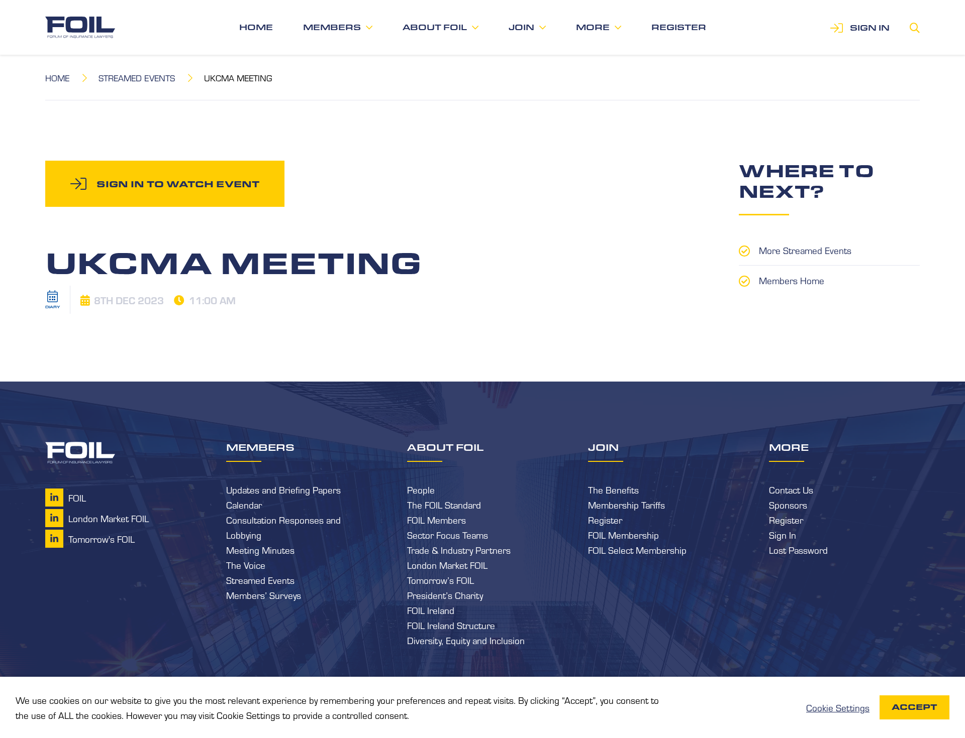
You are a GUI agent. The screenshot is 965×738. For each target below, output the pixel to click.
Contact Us (791, 489)
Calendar (244, 504)
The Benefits (613, 489)
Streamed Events (137, 77)
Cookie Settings (838, 707)
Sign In (782, 534)
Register (678, 27)
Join (521, 27)
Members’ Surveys (263, 594)
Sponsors (788, 504)
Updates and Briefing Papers (283, 489)
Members (332, 27)
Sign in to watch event (177, 183)
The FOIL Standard (444, 504)
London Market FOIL (447, 564)
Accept (914, 707)
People (421, 489)
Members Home (791, 280)
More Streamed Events (805, 250)
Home (256, 27)
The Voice (245, 564)
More (593, 27)
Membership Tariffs (626, 504)
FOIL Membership (623, 534)
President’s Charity (445, 594)
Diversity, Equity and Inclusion (466, 640)
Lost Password (798, 549)
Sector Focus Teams (447, 534)
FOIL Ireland (430, 610)
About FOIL (435, 27)
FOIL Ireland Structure (451, 625)
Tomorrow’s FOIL (440, 579)
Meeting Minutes (260, 549)
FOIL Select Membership (637, 549)
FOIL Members (436, 519)
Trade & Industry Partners (459, 549)
